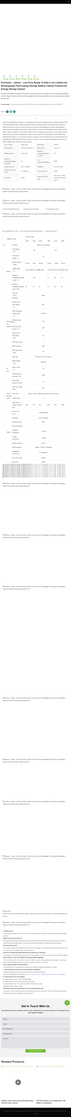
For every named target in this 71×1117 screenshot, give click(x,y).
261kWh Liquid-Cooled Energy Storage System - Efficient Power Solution (17, 1102)
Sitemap (35, 1113)
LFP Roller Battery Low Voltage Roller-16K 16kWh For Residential (50, 1102)
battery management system (33, 974)
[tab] (35, 118)
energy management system (52, 974)
